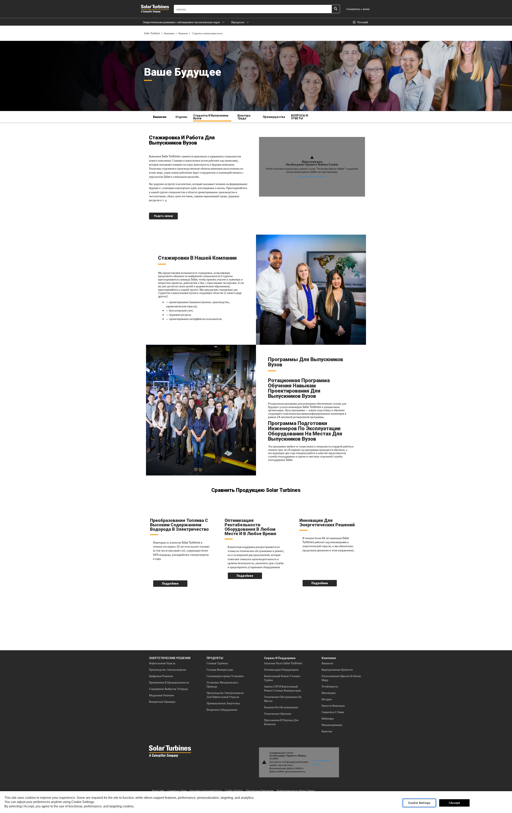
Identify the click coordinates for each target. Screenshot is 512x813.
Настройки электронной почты (206, 790)
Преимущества (274, 117)
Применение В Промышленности (169, 682)
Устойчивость (330, 686)
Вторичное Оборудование (222, 709)
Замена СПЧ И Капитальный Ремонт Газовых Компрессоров (282, 688)
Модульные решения (161, 695)
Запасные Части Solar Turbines (283, 663)
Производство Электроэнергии (167, 669)
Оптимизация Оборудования (281, 669)
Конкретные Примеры (162, 701)
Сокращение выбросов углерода (168, 689)
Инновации (329, 693)
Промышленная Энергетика (223, 703)
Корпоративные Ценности (337, 669)
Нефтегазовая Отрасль (162, 663)
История (327, 699)
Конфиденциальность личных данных (296, 790)
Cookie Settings (419, 802)
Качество (327, 731)
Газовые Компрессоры (220, 669)
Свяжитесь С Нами (333, 712)
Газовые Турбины (217, 663)
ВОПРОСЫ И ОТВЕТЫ (299, 117)
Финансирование (332, 725)
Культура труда (243, 117)
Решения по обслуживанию (281, 707)
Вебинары (328, 718)
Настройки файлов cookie (312, 176)
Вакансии (327, 663)
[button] (183, 22)
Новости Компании (333, 705)
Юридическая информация (260, 790)
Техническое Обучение (277, 714)
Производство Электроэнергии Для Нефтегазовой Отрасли (225, 695)
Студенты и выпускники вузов (210, 117)
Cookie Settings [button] (234, 790)
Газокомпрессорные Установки (225, 676)
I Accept (454, 802)
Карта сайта (158, 790)
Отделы (181, 117)
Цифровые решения (161, 676)
